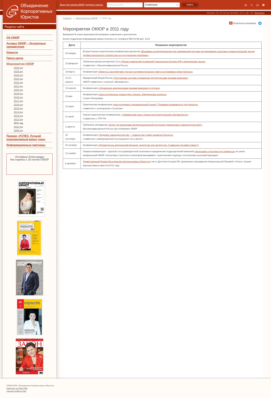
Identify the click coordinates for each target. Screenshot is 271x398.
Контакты (260, 13)
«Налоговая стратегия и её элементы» (214, 151)
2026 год (18, 68)
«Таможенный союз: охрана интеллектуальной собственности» (154, 114)
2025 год (18, 71)
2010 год (18, 127)
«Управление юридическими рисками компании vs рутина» (129, 88)
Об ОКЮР (13, 37)
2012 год (18, 119)
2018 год (18, 97)
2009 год (18, 130)
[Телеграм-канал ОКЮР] (260, 23)
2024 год (18, 75)
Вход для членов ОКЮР (72, 5)
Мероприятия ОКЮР (20, 63)
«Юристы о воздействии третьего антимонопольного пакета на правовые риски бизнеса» (145, 71)
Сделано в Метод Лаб (16, 391)
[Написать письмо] (257, 5)
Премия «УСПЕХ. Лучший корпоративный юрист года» (26, 137)
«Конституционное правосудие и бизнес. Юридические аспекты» (132, 94)
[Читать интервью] (29, 168)
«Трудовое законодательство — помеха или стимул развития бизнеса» (135, 135)
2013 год (18, 116)
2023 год (18, 79)
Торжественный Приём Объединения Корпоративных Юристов (116, 161)
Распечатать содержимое (244, 23)
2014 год (18, 112)
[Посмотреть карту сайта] (252, 5)
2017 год (18, 101)
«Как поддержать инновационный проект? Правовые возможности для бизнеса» (155, 104)
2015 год (18, 108)
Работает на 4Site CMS (16, 388)
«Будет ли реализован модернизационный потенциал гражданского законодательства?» (155, 125)
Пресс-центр (14, 58)
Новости (12, 52)
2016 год (18, 105)
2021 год (18, 86)
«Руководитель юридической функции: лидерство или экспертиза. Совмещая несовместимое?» (148, 145)
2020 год (18, 90)
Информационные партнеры (26, 145)
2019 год (18, 93)
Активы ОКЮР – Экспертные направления (26, 45)
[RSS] (263, 5)
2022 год (18, 82)
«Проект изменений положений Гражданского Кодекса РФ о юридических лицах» (163, 61)
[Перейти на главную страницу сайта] (246, 5)
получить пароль (94, 5)
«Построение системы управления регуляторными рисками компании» (150, 78)
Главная (67, 18)
